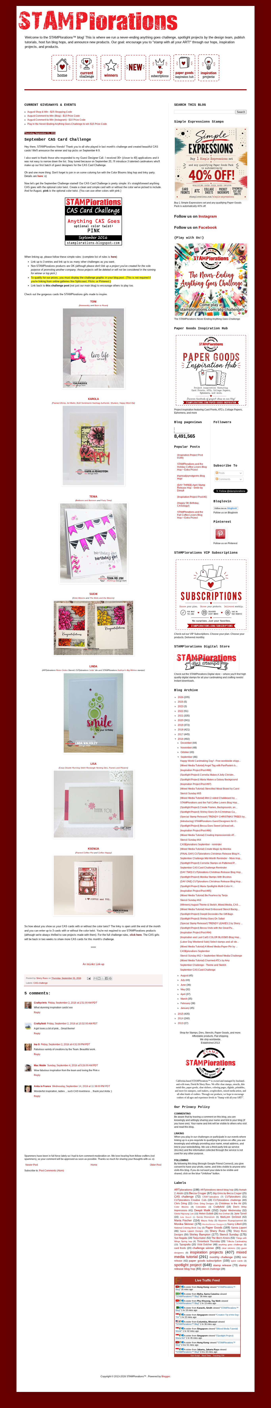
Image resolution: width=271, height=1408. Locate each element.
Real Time (206, 1355)
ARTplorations (183, 1189)
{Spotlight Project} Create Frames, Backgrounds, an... (208, 807)
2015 (181, 1013)
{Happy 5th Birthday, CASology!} (188, 504)
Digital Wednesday (230, 1210)
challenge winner (203, 1248)
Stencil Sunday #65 (190, 793)
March (184, 998)
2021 (181, 715)
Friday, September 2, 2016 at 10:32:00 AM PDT (72, 1023)
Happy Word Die (126, 403)
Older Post (155, 1164)
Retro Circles (62, 670)
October (185, 752)
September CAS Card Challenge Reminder (203, 867)
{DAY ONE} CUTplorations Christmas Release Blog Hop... (211, 881)
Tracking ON (218, 1355)
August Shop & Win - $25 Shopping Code (49, 111)
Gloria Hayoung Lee (184, 1213)
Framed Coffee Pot (84, 853)
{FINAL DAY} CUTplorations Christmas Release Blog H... (210, 853)
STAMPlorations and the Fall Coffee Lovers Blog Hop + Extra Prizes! (190, 515)
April (183, 994)
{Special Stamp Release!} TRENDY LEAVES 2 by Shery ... (211, 923)
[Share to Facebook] (107, 978)
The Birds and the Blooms (102, 598)
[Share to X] (103, 978)
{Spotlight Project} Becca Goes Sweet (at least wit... (207, 825)
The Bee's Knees (220, 1238)
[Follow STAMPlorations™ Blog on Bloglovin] (225, 509)
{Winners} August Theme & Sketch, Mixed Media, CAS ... (210, 904)
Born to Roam (101, 305)
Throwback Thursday (208, 1241)
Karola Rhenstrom (206, 1217)
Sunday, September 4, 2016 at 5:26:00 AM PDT (72, 1065)
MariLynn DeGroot (230, 1217)
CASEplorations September (195, 951)
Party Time (106, 500)
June (183, 984)
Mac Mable (40, 1065)
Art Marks (71, 403)
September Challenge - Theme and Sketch (203, 965)
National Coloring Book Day (187, 1227)
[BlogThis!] (99, 978)
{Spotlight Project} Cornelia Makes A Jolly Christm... (207, 774)
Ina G (37, 1044)
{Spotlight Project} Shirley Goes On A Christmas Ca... (208, 812)
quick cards (237, 1261)
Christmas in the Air (230, 1203)
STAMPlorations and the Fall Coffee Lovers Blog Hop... (209, 802)
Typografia (185, 1244)
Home (94, 1164)
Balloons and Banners (86, 500)
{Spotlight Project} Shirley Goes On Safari (202, 918)
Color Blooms (181, 1207)
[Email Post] (88, 978)
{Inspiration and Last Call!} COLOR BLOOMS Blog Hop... (210, 937)
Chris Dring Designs (203, 1203)
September (187, 757)
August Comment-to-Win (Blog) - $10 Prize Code (53, 115)
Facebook (208, 227)
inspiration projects (206, 1252)
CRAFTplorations (210, 1197)
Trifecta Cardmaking (237, 1241)
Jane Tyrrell (240, 1213)
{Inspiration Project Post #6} (192, 497)
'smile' (91, 670)
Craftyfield (40, 1023)
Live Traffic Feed (207, 1280)
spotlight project (187, 1265)
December (186, 742)
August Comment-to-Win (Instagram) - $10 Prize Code (56, 119)
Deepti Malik (202, 1210)
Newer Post (31, 1164)
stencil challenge (211, 1269)
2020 (181, 720)
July (183, 980)
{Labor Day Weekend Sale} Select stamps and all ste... (209, 941)
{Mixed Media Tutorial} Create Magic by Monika (205, 849)
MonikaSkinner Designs (213, 1224)
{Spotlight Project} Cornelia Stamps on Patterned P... (208, 863)
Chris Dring (180, 1203)
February (186, 1003)
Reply (37, 1012)
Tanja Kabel (199, 1238)
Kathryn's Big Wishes (127, 670)
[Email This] (95, 978)
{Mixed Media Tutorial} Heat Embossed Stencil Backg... (209, 909)
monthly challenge (221, 1257)
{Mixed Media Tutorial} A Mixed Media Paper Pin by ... (208, 946)
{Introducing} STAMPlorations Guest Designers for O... (209, 821)
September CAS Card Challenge (197, 969)
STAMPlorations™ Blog (187, 1296)
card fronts (180, 1248)
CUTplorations (233, 1196)
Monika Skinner (184, 1224)
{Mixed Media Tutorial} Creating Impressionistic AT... (208, 835)
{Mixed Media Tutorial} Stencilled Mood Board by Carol (209, 788)
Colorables (201, 1207)
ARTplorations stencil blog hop (217, 1189)
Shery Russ (217, 1230)
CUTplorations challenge (227, 1200)
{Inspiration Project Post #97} (195, 784)
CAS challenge (41, 983)
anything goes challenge (230, 1244)
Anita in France (42, 1086)
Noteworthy (85, 305)
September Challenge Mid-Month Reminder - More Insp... (211, 858)
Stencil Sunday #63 (190, 900)
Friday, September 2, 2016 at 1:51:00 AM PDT (72, 1002)
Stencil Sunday (229, 1234)
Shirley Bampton (199, 1234)
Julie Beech (185, 1217)
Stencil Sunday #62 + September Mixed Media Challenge (211, 955)
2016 (181, 739)
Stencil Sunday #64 (190, 839)
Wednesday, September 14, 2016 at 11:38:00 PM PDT (81, 1086)
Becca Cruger (197, 1193)
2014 (181, 1018)
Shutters (114, 403)
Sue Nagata (180, 1238)
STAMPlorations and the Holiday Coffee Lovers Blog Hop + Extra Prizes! (192, 467)
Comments (224, 479)
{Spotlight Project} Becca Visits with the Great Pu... (207, 928)
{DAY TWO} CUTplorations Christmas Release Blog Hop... (211, 872)
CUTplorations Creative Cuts (190, 1200)
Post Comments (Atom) (51, 1170)
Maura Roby (207, 1220)
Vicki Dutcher (204, 1244)
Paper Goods (214, 1227)
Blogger (165, 1376)
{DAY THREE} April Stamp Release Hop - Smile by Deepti (191, 488)
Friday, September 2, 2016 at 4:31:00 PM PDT (65, 1044)
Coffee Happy (104, 853)
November (186, 747)
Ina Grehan (224, 1213)
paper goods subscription (205, 1260)
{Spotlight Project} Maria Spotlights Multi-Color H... (207, 886)
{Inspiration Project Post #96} (195, 830)
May (183, 989)
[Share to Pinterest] (110, 978)
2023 (181, 706)
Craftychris (40, 1002)
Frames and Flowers (118, 768)
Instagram (208, 216)
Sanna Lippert (239, 1227)
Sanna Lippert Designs (191, 1231)
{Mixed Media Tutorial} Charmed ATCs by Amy (205, 960)
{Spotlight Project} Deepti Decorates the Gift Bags (206, 914)
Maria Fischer (183, 1220)
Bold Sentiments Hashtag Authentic (93, 403)
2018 (181, 729)
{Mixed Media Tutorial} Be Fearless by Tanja (204, 895)
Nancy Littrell (234, 1224)
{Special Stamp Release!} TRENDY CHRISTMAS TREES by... (213, 816)
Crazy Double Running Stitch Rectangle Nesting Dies (83, 768)
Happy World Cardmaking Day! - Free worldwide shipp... (210, 761)
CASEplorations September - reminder (201, 844)
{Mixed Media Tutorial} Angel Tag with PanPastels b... (208, 765)
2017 (181, 734)
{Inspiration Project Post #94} (195, 932)
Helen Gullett (206, 1213)
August (185, 975)
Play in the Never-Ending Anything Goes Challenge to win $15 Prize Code (67, 124)
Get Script (195, 1355)
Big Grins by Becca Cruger (227, 1193)
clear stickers (228, 1248)
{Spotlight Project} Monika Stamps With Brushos (206, 877)
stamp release (222, 1265)
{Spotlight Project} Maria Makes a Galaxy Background (209, 779)
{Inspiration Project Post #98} (195, 770)
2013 (181, 1023)
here (40, 176)
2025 (181, 701)
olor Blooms (79, 598)
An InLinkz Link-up (93, 964)
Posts (221, 473)
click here (136, 934)
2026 (181, 697)
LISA (93, 763)
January (185, 1008)
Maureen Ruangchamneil (230, 1220)
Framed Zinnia (59, 403)
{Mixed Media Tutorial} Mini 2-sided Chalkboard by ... (208, 798)
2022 (181, 711)
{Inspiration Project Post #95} (195, 890)
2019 (181, 725)
